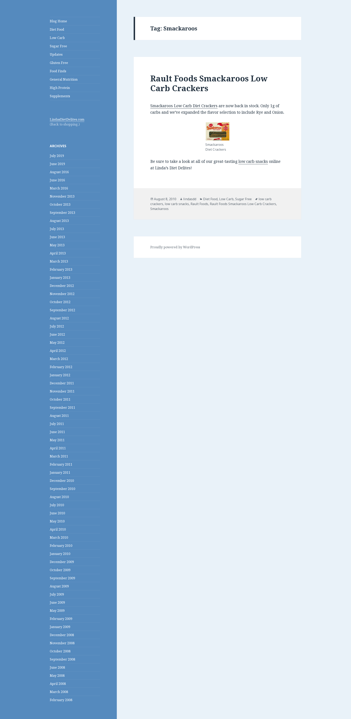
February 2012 (61, 367)
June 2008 (57, 667)
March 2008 (59, 692)
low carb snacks (253, 161)
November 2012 (62, 294)
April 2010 (58, 529)
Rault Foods (199, 204)
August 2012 (59, 318)
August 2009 (59, 586)
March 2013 (59, 261)
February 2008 (61, 700)
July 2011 (57, 424)
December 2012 (62, 285)
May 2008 (57, 675)
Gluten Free (59, 63)
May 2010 (57, 521)
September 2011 (62, 407)
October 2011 (60, 399)
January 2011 (60, 472)
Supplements (60, 96)
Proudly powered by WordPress (175, 247)
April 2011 (58, 448)
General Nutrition (64, 79)
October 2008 (60, 651)
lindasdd (189, 199)
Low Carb (57, 38)
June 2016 (57, 180)
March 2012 (59, 359)
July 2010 (57, 505)
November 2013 (62, 196)
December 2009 (62, 562)
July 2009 (57, 594)
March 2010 (59, 537)
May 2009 (57, 610)
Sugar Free (58, 46)
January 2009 (60, 627)
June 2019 (57, 164)
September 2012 (62, 310)
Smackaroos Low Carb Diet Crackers (184, 105)
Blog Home (58, 21)
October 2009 (60, 570)
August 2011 (59, 415)
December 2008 (62, 635)
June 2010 (57, 513)
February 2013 (61, 269)
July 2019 (57, 156)
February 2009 (61, 618)
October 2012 (60, 302)
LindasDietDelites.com (67, 119)
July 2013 (57, 229)
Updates (56, 54)
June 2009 (57, 602)
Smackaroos (159, 209)
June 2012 (57, 334)
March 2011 (59, 456)
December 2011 (62, 383)
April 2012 (58, 350)
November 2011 (62, 391)
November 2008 (62, 643)
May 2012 (57, 342)
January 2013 (60, 277)
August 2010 (59, 497)
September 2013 (62, 212)
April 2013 (58, 253)
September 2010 (62, 489)
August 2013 (59, 220)
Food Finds (58, 71)
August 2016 (59, 172)
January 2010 (60, 553)
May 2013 (57, 245)
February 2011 (61, 464)
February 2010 (61, 545)
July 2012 (57, 326)
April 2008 (58, 683)
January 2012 (60, 375)
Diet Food (57, 29)
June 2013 (57, 237)
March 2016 (59, 188)
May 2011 (57, 440)
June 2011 (57, 432)
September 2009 (62, 578)
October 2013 (60, 204)
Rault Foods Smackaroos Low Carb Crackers (209, 83)
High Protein (60, 87)
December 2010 (62, 480)
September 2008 (62, 659)
